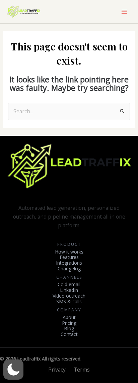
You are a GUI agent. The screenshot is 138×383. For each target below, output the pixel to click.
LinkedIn (69, 290)
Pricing (69, 323)
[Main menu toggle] (124, 12)
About (69, 317)
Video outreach (69, 296)
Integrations (69, 263)
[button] (13, 369)
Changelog (69, 269)
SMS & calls (69, 302)
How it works (69, 252)
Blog (69, 329)
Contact (69, 334)
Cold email (69, 285)
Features (69, 257)
